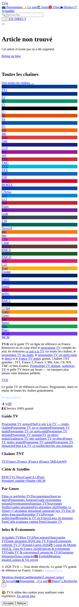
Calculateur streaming (26, 511)
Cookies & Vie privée (24, 560)
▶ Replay (67, 7)
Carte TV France (45, 541)
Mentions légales (12, 577)
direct (8, 358)
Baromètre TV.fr (32, 514)
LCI (35, 477)
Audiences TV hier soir (25, 438)
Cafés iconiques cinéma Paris (26, 521)
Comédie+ (19, 480)
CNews (18, 477)
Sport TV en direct (52, 438)
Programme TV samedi (38, 442)
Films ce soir (10, 496)
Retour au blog (11, 56)
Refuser (21, 603)
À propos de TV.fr (49, 552)
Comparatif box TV (53, 511)
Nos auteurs (41, 537)
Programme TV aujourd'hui (19, 424)
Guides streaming (22, 507)
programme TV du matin (17, 355)
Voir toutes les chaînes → (18, 83)
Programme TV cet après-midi (28, 431)
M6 (54, 461)
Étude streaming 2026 (20, 541)
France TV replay (30, 358)
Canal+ (28, 477)
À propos (48, 577)
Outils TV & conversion (21, 552)
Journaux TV (38, 503)
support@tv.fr (53, 570)
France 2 (12, 461)
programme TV (51, 347)
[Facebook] (3, 404)
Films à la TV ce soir (27, 446)
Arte (59, 461)
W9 (64, 461)
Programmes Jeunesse (23, 500)
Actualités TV (11, 537)
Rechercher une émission (57, 446)
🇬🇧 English (41, 556)
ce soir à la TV (35, 351)
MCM (41, 480)
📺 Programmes (12, 7)
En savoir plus (26, 596)
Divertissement (20, 503)
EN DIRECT (17, 19)
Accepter (8, 603)
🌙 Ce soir (29, 7)
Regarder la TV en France (33, 518)
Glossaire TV (53, 521)
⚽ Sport (42, 7)
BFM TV (8, 477)
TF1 (4, 461)
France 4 (35, 461)
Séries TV (24, 496)
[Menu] (3, 24)
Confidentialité (32, 577)
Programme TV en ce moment (30, 427)
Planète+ (31, 480)
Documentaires (40, 496)
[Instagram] (9, 404)
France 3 (23, 461)
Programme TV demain (45, 366)
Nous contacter (24, 556)
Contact (59, 577)
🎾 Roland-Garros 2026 (33, 545)
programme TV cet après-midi (57, 355)
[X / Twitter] (6, 404)
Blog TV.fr (27, 537)
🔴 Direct (54, 7)
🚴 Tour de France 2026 (24, 548)
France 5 (46, 461)
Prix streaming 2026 (46, 507)
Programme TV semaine (26, 435)
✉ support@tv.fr (11, 397)
